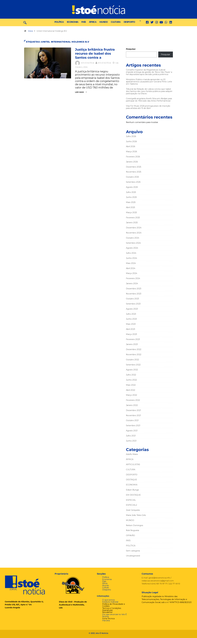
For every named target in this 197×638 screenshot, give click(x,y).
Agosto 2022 (132, 369)
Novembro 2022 (133, 354)
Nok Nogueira (132, 530)
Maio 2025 (130, 202)
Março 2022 (131, 395)
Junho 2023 (131, 319)
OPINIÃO (130, 535)
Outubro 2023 (132, 298)
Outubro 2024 (132, 238)
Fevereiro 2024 (133, 278)
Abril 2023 (130, 329)
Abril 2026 (130, 146)
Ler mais (79, 92)
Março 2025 (131, 212)
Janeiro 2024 (132, 283)
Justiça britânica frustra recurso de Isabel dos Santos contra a (95, 53)
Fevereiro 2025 (133, 217)
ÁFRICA (92, 22)
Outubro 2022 (132, 359)
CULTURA (115, 22)
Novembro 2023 (133, 293)
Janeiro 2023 (132, 344)
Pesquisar (131, 49)
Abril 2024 (130, 268)
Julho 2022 (131, 375)
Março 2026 (131, 151)
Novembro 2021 (133, 415)
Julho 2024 (131, 253)
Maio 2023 (131, 324)
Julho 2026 (131, 136)
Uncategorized (133, 556)
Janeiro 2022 (132, 405)
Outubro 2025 (132, 177)
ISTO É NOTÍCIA (87, 63)
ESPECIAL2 (131, 505)
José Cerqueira (133, 510)
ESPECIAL (131, 500)
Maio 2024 (131, 263)
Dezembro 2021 (133, 410)
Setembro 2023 (133, 304)
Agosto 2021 (132, 430)
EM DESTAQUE (133, 495)
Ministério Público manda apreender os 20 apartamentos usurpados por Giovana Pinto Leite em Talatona (149, 81)
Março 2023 (131, 334)
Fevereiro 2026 (133, 156)
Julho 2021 (131, 436)
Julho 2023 (131, 314)
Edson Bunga (132, 490)
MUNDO (103, 22)
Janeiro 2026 (132, 162)
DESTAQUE (131, 479)
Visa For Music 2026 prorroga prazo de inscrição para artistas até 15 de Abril (148, 107)
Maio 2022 (131, 385)
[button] (139, 21)
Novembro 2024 (133, 233)
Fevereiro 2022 (133, 400)
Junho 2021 (131, 441)
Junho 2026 (131, 141)
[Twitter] (152, 22)
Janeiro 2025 (132, 222)
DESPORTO (129, 22)
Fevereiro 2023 (133, 339)
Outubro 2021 (132, 420)
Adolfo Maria (132, 454)
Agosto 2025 (132, 187)
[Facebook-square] (147, 22)
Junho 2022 (131, 380)
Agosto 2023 (132, 309)
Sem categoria (133, 551)
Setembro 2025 (133, 182)
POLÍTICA (59, 22)
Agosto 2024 (132, 248)
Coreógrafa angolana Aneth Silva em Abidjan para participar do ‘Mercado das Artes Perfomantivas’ (149, 99)
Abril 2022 (130, 390)
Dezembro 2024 (133, 227)
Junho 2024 (131, 258)
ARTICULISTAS (133, 464)
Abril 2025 (130, 207)
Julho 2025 (131, 192)
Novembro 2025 (133, 172)
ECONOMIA (72, 22)
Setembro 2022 (133, 364)
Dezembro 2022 (133, 349)
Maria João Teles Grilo (136, 515)
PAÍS (83, 22)
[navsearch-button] (25, 22)
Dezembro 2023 (133, 288)
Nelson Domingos (134, 525)
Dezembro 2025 (133, 167)
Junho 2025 (131, 197)
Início (30, 31)
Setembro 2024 (133, 243)
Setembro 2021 (133, 425)
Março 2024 (131, 273)
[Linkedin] (170, 22)
